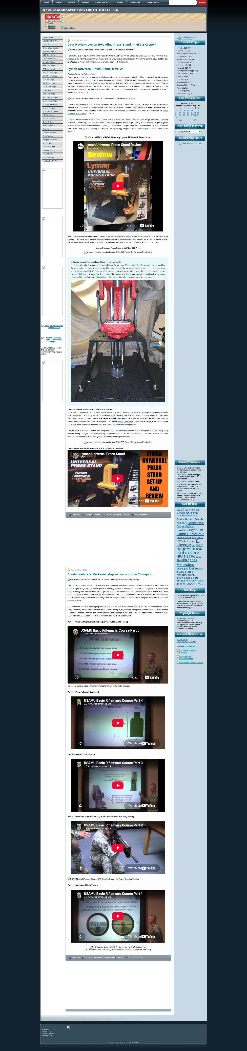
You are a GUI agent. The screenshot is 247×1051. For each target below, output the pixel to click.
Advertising (46, 1029)
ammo (180, 515)
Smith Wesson (196, 580)
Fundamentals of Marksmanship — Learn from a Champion (110, 574)
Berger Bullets (185, 526)
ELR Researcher (183, 484)
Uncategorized (183, 94)
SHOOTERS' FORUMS (186, 642)
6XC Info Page (49, 94)
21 (176, 115)
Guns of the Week (50, 48)
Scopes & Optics (50, 140)
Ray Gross (181, 475)
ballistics (182, 523)
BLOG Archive (49, 55)
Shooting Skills (109, 958)
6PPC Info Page (49, 90)
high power (184, 549)
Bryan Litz (196, 530)
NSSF (188, 556)
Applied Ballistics (185, 519)
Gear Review (106, 515)
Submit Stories (48, 1033)
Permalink (76, 515)
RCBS (193, 560)
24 (188, 115)
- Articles (88, 515)
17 (188, 113)
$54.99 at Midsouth (97, 83)
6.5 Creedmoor (188, 511)
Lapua (196, 553)
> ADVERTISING (50, 161)
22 (180, 115)
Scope (180, 571)
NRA (180, 556)
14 (176, 113)
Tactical (119, 958)
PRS (186, 560)
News (179, 76)
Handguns (181, 65)
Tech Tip (125, 515)
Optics (179, 79)
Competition (97, 958)
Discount (191, 541)
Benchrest (196, 523)
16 (184, 113)
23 (184, 115)
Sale (200, 568)
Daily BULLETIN (49, 44)
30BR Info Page (49, 87)
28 (176, 117)
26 (195, 115)
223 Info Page (48, 80)
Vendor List (47, 143)
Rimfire (193, 568)
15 (180, 113)
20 (198, 113)
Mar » (195, 120)
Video (201, 584)
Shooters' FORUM (50, 41)
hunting (182, 552)
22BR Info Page (49, 83)
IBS (190, 552)
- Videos (96, 515)
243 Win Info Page (50, 97)
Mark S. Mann (182, 493)
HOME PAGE (48, 37)
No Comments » (141, 515)
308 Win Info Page (50, 111)
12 (195, 110)
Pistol (180, 560)
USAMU (192, 584)
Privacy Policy (48, 1035)
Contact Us (46, 1031)
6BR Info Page (49, 66)
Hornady (197, 549)
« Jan (180, 120)
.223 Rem (190, 509)
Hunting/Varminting (184, 71)
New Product (182, 74)
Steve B (180, 468)
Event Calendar (49, 150)
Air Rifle (194, 512)
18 (192, 113)
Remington (182, 568)
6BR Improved (49, 69)
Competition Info (49, 58)
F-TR (199, 545)
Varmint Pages (49, 62)
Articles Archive (49, 51)
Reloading (117, 515)
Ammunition (190, 515)
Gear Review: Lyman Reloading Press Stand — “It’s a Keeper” (112, 44)
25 (192, 115)
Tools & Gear (48, 122)
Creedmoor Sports (186, 537)
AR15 (199, 519)
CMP (200, 534)
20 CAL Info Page (50, 76)
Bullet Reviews (49, 126)
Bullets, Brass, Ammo (185, 54)
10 (188, 110)
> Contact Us (48, 157)
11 (192, 110)
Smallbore (182, 580)
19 (195, 113)
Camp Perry (186, 534)
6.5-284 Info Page (50, 104)
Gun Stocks (48, 136)
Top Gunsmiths (49, 119)
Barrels (46, 129)
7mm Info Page (49, 108)
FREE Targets (49, 115)
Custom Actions (49, 133)
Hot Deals (181, 68)
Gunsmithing (182, 62)
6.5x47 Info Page (50, 101)
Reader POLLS (49, 147)
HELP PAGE (48, 154)
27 (198, 115)
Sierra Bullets (191, 577)
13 (198, 110)
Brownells (183, 530)
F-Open (190, 545)
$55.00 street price (125, 421)
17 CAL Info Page (50, 73)
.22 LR (180, 509)
